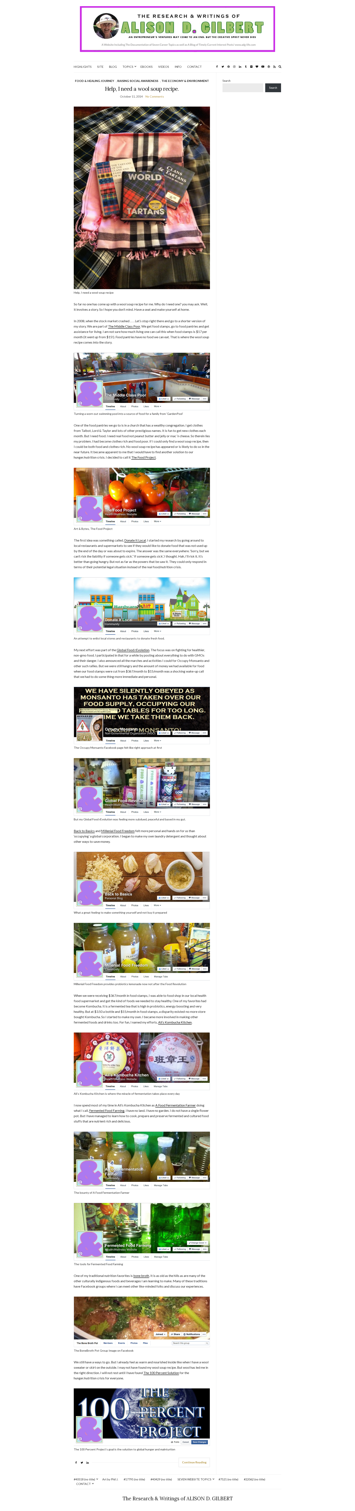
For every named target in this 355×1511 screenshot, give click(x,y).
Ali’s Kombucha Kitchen (175, 1022)
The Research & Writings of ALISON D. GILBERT (177, 1498)
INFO (178, 66)
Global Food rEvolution (133, 650)
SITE (100, 66)
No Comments (154, 96)
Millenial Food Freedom (118, 831)
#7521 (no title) (228, 1479)
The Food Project (143, 457)
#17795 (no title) (134, 1479)
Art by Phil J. (110, 1479)
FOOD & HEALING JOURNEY (94, 81)
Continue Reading (194, 1462)
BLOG (113, 66)
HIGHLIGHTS (83, 66)
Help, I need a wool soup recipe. (142, 88)
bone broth (141, 1276)
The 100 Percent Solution (161, 1373)
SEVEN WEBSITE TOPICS (194, 1479)
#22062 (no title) (254, 1479)
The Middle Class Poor (124, 326)
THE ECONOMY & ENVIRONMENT (185, 81)
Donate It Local (135, 540)
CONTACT (194, 66)
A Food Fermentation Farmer (175, 1105)
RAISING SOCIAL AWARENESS (137, 81)
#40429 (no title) (161, 1479)
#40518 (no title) (84, 1479)
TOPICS (127, 66)
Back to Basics (84, 831)
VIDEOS (163, 66)
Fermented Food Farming (106, 1110)
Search (226, 80)
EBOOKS (147, 66)
